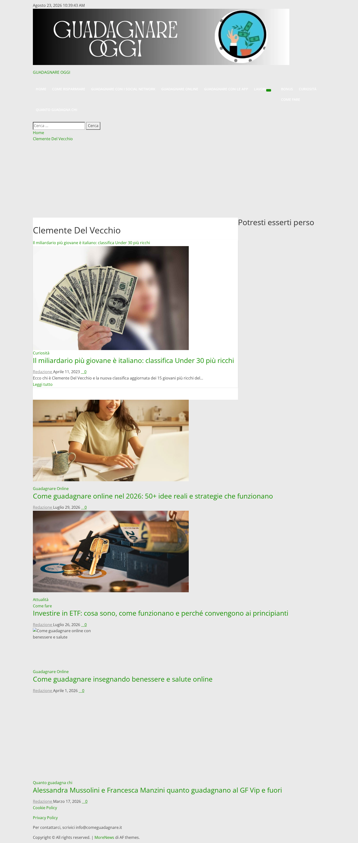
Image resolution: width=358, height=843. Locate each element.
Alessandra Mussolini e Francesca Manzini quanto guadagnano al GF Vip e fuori (157, 790)
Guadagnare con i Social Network (123, 89)
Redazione (43, 371)
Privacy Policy (45, 817)
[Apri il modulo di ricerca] (35, 118)
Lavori (260, 89)
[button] (179, 81)
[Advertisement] (179, 181)
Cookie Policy (45, 807)
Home (41, 89)
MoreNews (104, 837)
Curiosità (307, 89)
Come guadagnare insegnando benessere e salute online (123, 679)
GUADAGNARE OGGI (51, 72)
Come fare (290, 99)
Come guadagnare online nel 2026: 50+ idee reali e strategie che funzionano (153, 495)
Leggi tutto (43, 384)
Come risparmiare (68, 89)
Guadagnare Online (179, 89)
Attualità (40, 599)
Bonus (287, 89)
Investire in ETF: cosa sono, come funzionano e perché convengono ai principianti (160, 613)
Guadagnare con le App (226, 89)
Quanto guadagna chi (56, 109)
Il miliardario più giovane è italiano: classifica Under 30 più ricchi (91, 242)
